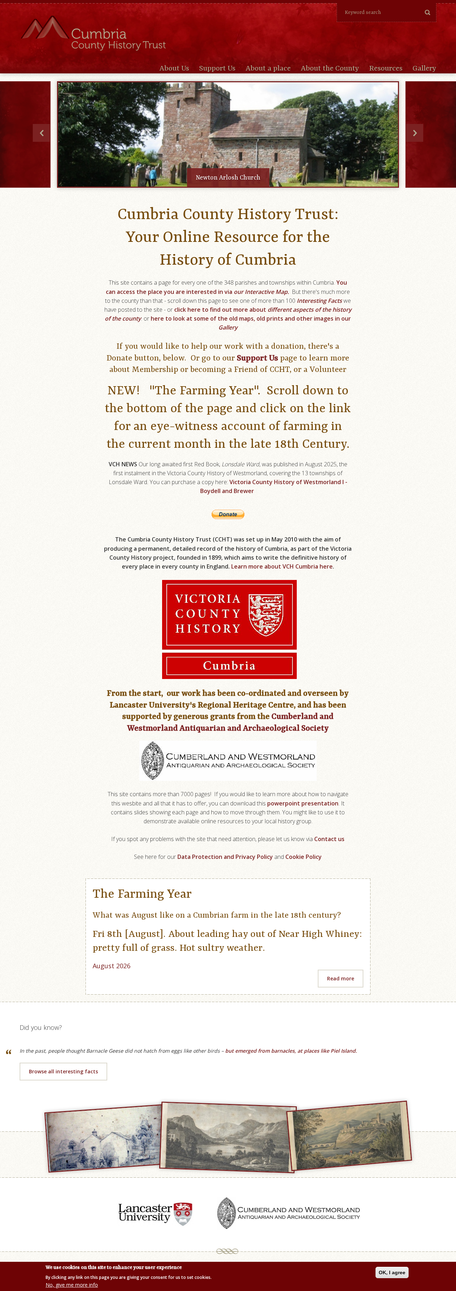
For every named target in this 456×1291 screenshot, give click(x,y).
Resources (386, 69)
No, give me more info (72, 1284)
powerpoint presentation (302, 803)
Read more (340, 978)
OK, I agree (392, 1272)
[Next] (414, 133)
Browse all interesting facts (63, 1071)
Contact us (329, 839)
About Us (174, 69)
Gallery (424, 69)
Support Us (217, 69)
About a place (268, 69)
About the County (330, 69)
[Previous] (42, 133)
